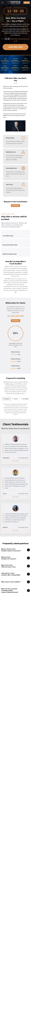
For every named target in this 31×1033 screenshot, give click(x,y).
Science (15, 398)
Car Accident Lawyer (8, 236)
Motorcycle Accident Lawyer (10, 245)
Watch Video (15, 461)
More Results (15, 320)
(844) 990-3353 (15, 47)
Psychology (24, 398)
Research (6, 398)
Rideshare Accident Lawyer (10, 254)
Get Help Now (15, 205)
